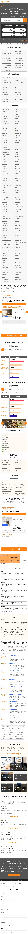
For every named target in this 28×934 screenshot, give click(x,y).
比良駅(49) (17, 142)
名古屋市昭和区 (4, 415)
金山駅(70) (17, 116)
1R (2, 349)
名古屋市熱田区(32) (6, 70)
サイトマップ (3, 919)
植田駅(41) (17, 161)
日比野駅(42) (5, 161)
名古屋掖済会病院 (18, 491)
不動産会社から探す (13, 753)
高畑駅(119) (4, 111)
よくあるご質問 (13, 828)
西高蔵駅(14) (17, 230)
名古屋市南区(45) (18, 67)
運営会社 (3, 912)
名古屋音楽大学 (5, 462)
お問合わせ (10, 325)
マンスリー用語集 (4, 909)
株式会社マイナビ (9, 536)
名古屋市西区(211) (19, 53)
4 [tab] (15, 331)
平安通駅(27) (5, 195)
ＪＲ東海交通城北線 (6, 82)
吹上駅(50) (4, 142)
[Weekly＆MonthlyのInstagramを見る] (11, 889)
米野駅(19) (17, 221)
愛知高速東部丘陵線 (6, 85)
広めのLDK (4, 728)
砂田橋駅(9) (17, 251)
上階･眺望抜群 (12, 732)
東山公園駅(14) (5, 230)
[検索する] (25, 20)
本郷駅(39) (4, 168)
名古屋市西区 (4, 407)
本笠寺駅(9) (17, 253)
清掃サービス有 (20, 734)
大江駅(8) (17, 260)
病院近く (22, 736)
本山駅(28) (4, 192)
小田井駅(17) (5, 225)
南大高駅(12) (17, 235)
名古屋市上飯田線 (18, 96)
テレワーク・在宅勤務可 (13, 736)
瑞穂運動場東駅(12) (6, 240)
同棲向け (10, 724)
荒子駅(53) (4, 133)
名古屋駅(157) (18, 109)
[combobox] (8, 20)
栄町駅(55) (4, 128)
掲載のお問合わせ (4, 928)
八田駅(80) (17, 114)
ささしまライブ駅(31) (6, 185)
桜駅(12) (16, 237)
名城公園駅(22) (18, 209)
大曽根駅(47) (5, 147)
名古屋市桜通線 (5, 96)
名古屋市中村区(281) (6, 53)
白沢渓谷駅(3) (5, 281)
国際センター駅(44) (6, 154)
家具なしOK (23, 724)
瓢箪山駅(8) (17, 265)
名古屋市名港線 (5, 99)
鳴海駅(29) (4, 190)
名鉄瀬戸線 (4, 92)
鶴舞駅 (2, 364)
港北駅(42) (4, 159)
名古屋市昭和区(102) (6, 65)
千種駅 (2, 373)
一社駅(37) (4, 176)
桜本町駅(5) (4, 274)
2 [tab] (11, 331)
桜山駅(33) (4, 180)
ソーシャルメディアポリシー (7, 925)
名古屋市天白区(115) (6, 63)
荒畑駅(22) (17, 211)
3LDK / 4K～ (16, 353)
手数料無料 (15, 726)
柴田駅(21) (4, 216)
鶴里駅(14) (4, 233)
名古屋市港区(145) (19, 58)
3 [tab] (13, 331)
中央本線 (4, 80)
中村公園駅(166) (5, 109)
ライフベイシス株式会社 (10, 327)
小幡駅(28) (17, 192)
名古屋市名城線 (5, 94)
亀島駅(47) (17, 149)
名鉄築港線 (17, 87)
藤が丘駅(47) (17, 147)
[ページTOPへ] (26, 932)
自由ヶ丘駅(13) (5, 235)
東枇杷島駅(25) (5, 199)
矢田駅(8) (4, 265)
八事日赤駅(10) (5, 251)
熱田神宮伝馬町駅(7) (6, 272)
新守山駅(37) (17, 173)
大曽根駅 (6, 437)
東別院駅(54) (17, 130)
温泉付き (11, 730)
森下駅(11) (17, 244)
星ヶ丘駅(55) (17, 128)
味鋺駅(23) (4, 204)
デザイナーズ (18, 730)
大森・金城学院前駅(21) (20, 216)
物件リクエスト (14, 875)
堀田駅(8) (4, 260)
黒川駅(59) (4, 126)
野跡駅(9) (4, 253)
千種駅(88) (4, 114)
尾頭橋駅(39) (5, 166)
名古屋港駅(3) (18, 279)
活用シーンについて (13, 842)
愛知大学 (16, 462)
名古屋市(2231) (5, 51)
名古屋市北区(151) (19, 56)
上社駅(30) (4, 187)
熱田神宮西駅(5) (18, 272)
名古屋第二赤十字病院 (6, 493)
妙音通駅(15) (17, 228)
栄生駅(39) (17, 164)
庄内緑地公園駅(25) (19, 199)
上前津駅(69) (5, 118)
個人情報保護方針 (4, 916)
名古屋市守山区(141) (6, 60)
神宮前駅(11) (5, 242)
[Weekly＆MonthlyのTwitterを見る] (14, 889)
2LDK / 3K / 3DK (6, 353)
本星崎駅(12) (5, 237)
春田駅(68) (17, 118)
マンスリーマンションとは (13, 854)
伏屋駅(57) (17, 126)
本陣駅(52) (4, 137)
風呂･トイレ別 (11, 728)
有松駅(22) (4, 209)
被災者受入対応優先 (19, 738)
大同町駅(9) (4, 258)
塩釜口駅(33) (17, 178)
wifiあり (8, 726)
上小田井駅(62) (5, 123)
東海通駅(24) (17, 202)
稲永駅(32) (17, 180)
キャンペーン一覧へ (13, 549)
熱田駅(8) (4, 262)
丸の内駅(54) (5, 130)
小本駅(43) (17, 154)
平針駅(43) (17, 156)
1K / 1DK (9, 349)
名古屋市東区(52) (6, 67)
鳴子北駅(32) (17, 183)
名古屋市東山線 (18, 92)
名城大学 (16, 464)
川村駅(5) (17, 277)
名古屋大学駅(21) (6, 218)
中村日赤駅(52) (18, 135)
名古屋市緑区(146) (6, 58)
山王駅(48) (4, 145)
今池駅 (6, 451)
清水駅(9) (17, 258)
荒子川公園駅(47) (6, 149)
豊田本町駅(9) (5, 255)
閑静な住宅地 (11, 734)
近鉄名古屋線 (5, 101)
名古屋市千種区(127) (19, 60)
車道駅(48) (17, 145)
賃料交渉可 (4, 736)
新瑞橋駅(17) (17, 223)
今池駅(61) (17, 123)
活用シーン (3, 906)
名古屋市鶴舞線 (18, 94)
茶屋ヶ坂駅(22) (5, 211)
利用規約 (3, 922)
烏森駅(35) (4, 178)
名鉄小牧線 (17, 89)
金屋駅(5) (17, 274)
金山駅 (5, 435)
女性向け (4, 724)
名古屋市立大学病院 (6, 491)
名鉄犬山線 (4, 89)
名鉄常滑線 (4, 87)
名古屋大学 (4, 468)
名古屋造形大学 (5, 460)
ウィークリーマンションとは (7, 899)
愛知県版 (7, 1)
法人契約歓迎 (20, 732)
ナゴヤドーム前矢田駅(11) (20, 242)
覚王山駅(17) (17, 225)
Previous (2, 423)
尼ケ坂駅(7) (17, 269)
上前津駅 (3, 360)
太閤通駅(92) (17, 111)
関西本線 (16, 80)
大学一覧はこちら (14, 457)
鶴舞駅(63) (17, 121)
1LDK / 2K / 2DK (17, 349)
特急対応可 (11, 738)
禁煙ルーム (4, 730)
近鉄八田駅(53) (18, 133)
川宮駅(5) (4, 277)
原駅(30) (16, 187)
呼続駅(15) (4, 228)
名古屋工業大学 (18, 460)
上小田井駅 (6, 443)
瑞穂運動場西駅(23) (19, 206)
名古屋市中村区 (4, 400)
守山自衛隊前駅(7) (18, 267)
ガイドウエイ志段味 (19, 99)
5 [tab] (17, 331)
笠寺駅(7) (4, 269)
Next (25, 423)
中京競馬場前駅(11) (6, 244)
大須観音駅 (6, 447)
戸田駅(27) (17, 195)
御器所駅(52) (5, 135)
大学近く (4, 738)
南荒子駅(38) (17, 171)
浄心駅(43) (4, 156)
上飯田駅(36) (17, 176)
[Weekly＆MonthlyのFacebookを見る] (7, 889)
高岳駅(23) (4, 206)
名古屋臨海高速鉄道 (19, 82)
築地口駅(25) (5, 202)
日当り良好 (4, 734)
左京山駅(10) (17, 247)
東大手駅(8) (17, 262)
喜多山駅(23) (17, 204)
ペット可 (16, 724)
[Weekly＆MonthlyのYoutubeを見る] (17, 889)
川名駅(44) (17, 152)
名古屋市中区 (4, 411)
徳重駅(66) (4, 121)
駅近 (3, 726)
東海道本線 (17, 78)
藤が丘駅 (6, 441)
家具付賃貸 (19, 728)
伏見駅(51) (4, 140)
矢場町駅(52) (17, 137)
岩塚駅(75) (4, 116)
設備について (3, 903)
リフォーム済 (4, 732)
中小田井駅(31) (18, 185)
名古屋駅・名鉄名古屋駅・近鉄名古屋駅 (5, 369)
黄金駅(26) (17, 197)
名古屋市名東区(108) (19, 63)
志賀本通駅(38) (5, 173)
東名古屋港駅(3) (5, 279)
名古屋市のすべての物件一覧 (13, 335)
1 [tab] (9, 331)
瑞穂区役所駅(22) (6, 214)
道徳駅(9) (17, 255)
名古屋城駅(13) (18, 233)
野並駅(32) (4, 183)
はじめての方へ (4, 893)
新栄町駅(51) (17, 140)
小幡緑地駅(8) (5, 267)
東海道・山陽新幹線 (6, 78)
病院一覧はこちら (14, 478)
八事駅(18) (4, 223)
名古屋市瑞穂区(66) (19, 65)
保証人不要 (22, 726)
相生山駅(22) (17, 214)
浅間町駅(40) (5, 164)
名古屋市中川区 (4, 403)
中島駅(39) (17, 166)
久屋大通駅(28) (18, 190)
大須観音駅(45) (5, 152)
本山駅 (2, 377)
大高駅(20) (17, 218)
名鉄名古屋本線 (18, 85)
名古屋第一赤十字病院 (19, 481)
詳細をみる (4, 325)
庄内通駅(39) (17, 168)
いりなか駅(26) (5, 197)
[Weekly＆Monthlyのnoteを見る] (20, 889)
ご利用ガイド (13, 816)
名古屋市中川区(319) (19, 51)
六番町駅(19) (5, 221)
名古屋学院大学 (18, 468)
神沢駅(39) (4, 171)
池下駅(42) (17, 159)
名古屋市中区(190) (6, 56)
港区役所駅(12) (18, 240)
